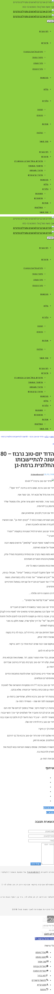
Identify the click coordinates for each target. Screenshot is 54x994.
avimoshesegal (37, 474)
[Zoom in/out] (44, 925)
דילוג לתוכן (49, 934)
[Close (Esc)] (53, 925)
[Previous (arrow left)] (53, 930)
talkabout (33, 872)
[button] (44, 938)
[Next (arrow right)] (50, 930)
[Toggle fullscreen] (47, 925)
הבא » (50, 812)
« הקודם (48, 807)
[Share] (50, 925)
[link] (33, 11)
